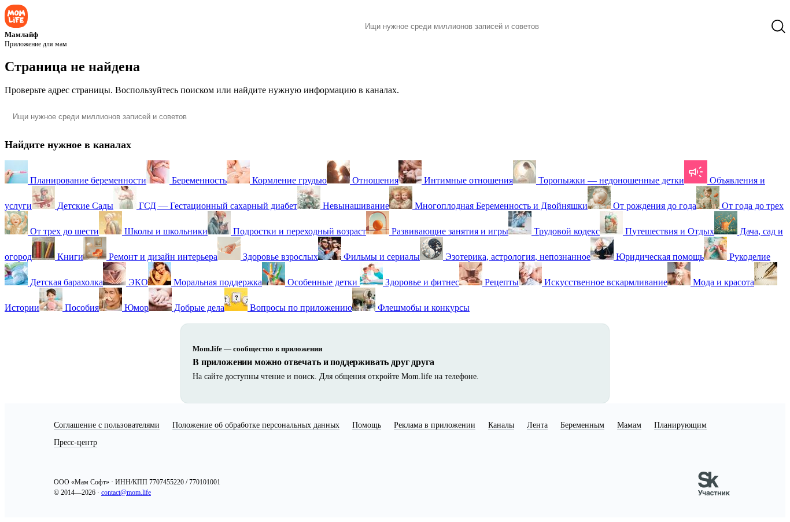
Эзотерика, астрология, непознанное (516, 257)
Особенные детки (322, 282)
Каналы (501, 425)
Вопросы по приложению (300, 308)
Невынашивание (354, 206)
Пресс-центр (75, 442)
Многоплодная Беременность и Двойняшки (500, 206)
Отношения (374, 180)
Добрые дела (198, 308)
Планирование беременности (87, 180)
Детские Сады (84, 206)
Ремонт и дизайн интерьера (161, 257)
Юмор (135, 308)
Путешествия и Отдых (668, 231)
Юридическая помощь (659, 257)
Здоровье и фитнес (421, 282)
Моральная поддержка (216, 282)
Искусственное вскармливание (604, 282)
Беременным (582, 425)
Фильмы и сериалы (380, 257)
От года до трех (751, 206)
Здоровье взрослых (279, 257)
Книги (69, 257)
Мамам (629, 425)
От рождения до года (653, 206)
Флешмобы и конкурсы (422, 308)
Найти (565, 26)
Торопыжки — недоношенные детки (610, 180)
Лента (537, 425)
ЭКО (137, 282)
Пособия (80, 308)
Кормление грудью (288, 180)
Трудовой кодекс (565, 231)
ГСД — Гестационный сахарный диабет (216, 206)
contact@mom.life (126, 492)
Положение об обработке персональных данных (255, 425)
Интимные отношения (467, 180)
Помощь (366, 425)
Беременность (198, 180)
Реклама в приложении (434, 425)
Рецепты (500, 282)
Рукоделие (748, 257)
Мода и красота (722, 282)
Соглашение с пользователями (107, 425)
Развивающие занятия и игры (448, 231)
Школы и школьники (165, 231)
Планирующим (680, 425)
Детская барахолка (65, 282)
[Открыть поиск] (778, 27)
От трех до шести (63, 231)
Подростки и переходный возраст (298, 231)
